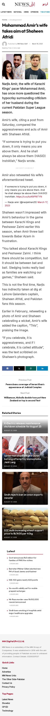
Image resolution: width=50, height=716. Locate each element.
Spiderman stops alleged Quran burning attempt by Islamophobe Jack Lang (22, 459)
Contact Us (7, 683)
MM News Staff (22, 44)
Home (4, 20)
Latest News (7, 699)
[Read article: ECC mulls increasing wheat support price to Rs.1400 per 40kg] (25, 524)
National (18, 12)
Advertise (6, 672)
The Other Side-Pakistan (13, 679)
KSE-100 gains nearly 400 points (23, 580)
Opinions (34, 12)
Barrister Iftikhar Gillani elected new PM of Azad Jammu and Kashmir (25, 570)
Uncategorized (15, 20)
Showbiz (6, 703)
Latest (4, 12)
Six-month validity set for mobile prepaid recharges (23, 589)
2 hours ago (14, 564)
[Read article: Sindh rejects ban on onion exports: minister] (25, 488)
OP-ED (5, 707)
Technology (7, 710)
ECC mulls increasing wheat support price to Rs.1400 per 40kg (24, 532)
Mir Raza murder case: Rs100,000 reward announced (24, 600)
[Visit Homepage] (22, 4)
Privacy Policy (8, 687)
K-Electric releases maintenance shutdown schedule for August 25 (22, 425)
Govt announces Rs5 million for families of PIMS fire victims (22, 559)
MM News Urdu (9, 675)
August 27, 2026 (10, 430)
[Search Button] (3, 4)
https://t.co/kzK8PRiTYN (29, 196)
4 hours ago (14, 605)
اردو (45, 4)
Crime (26, 12)
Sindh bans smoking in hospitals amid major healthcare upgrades (25, 611)
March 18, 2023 (37, 44)
